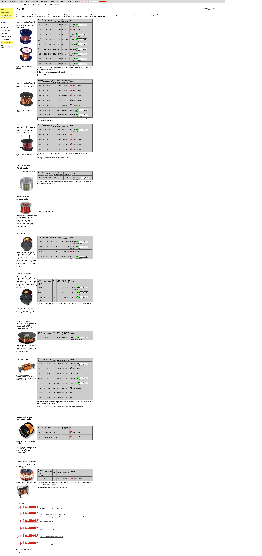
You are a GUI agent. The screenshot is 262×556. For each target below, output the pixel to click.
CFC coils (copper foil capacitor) (53, 514)
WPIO (2, 48)
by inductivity (5, 39)
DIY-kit (26, 1)
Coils (3, 18)
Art (57, 1)
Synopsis (3, 22)
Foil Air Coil (4, 28)
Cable (52, 1)
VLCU (2, 45)
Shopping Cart (76, 1)
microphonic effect (6, 42)
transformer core (6, 36)
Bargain (62, 1)
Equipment (44, 1)
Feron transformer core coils (59, 487)
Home (4, 1)
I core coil (4, 33)
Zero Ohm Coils (46, 544)
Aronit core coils (46, 522)
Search (69, 1)
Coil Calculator (210, 10)
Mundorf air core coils (53, 508)
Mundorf (18, 68)
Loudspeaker (35, 1)
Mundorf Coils (64, 158)
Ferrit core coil (5, 30)
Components (12, 1)
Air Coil (3, 25)
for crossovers (6, 15)
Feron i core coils (47, 529)
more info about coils (209, 8)
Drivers (20, 1)
